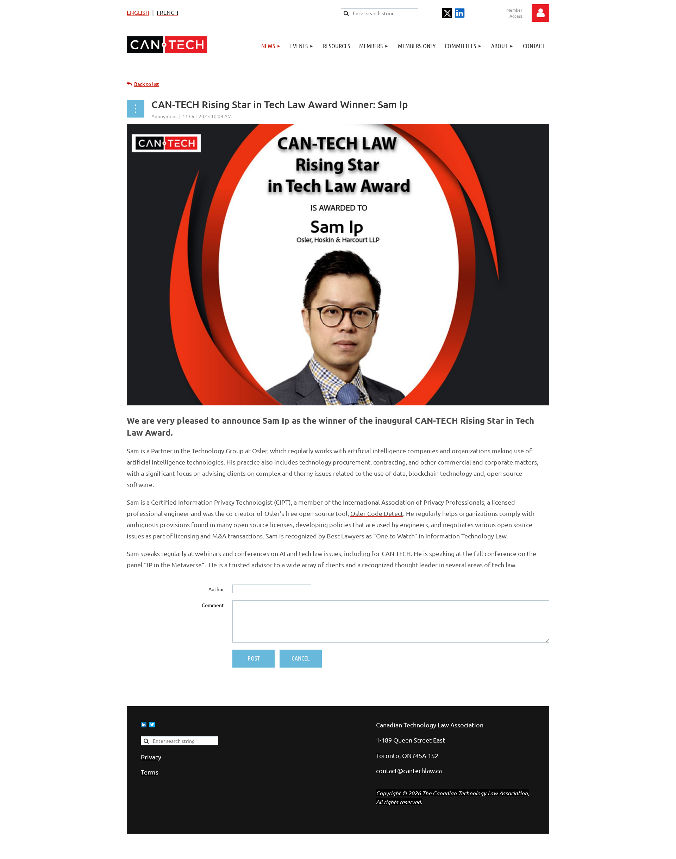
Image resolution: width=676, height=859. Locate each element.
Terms (149, 772)
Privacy (151, 756)
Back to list (146, 84)
